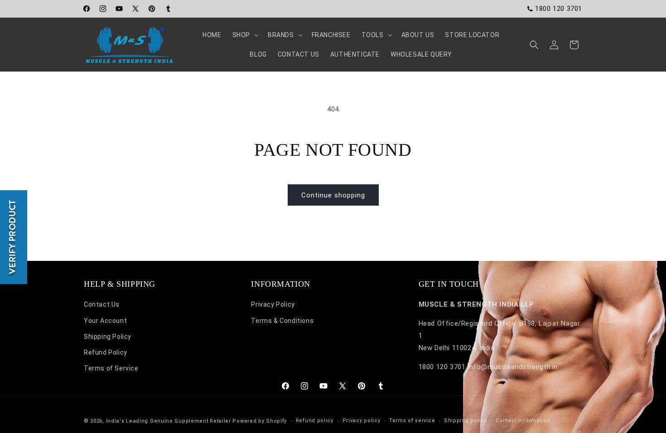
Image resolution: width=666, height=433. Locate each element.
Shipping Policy (107, 336)
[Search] (534, 45)
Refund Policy (105, 352)
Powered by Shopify (259, 421)
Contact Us (102, 304)
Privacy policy (362, 420)
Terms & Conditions (282, 320)
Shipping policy (465, 420)
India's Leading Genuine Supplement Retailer (168, 421)
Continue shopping (333, 195)
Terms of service (412, 420)
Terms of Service (111, 368)
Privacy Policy (272, 304)
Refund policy (314, 420)
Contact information (523, 420)
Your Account (105, 320)
